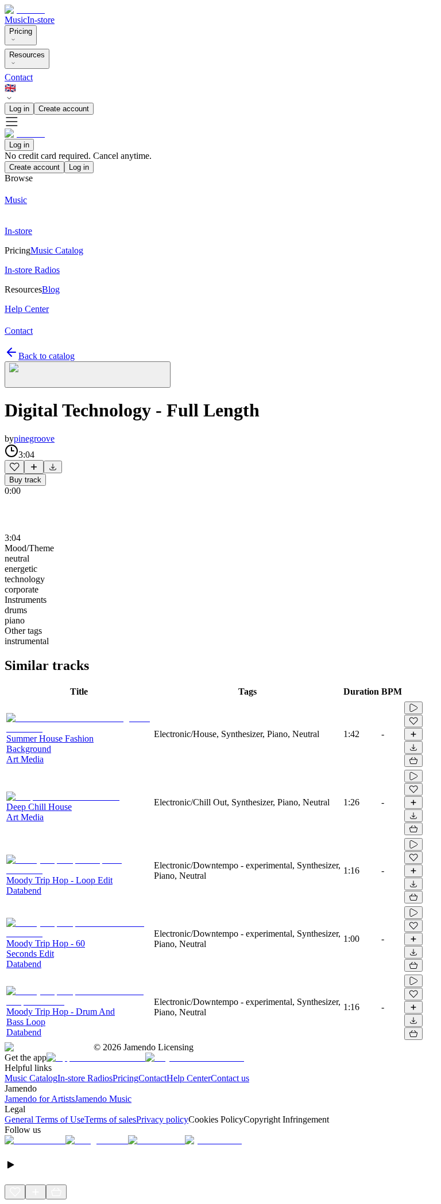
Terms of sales (110, 1119)
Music (16, 20)
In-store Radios (85, 1078)
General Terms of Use (44, 1119)
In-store (41, 20)
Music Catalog (31, 1078)
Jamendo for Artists (40, 1099)
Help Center (189, 1078)
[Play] (88, 374)
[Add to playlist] (34, 467)
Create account (63, 108)
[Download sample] (53, 467)
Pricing (20, 31)
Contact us (230, 1078)
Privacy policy (162, 1119)
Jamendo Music (103, 1099)
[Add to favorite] (14, 467)
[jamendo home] (25, 9)
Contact (19, 77)
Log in (19, 108)
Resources (27, 54)
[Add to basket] (413, 760)
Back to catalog (46, 356)
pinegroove (34, 438)
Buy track (25, 480)
